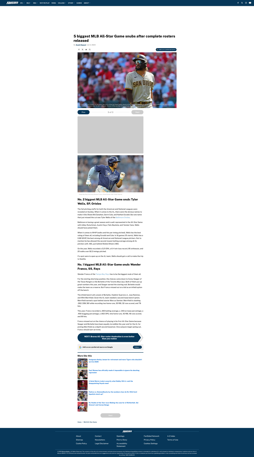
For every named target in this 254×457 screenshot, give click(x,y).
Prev (83, 112)
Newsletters (100, 440)
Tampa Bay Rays (102, 274)
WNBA (53, 3)
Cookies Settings (151, 443)
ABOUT (86, 3)
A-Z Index (171, 436)
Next (137, 112)
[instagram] (246, 3)
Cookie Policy (81, 443)
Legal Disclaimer (102, 443)
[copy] (89, 49)
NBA (34, 3)
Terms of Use (172, 440)
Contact (98, 436)
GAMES (79, 3)
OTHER (70, 3)
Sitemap (79, 440)
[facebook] (238, 3)
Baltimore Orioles (123, 217)
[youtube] (250, 3)
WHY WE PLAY (45, 3)
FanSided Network (151, 436)
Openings (120, 436)
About (78, 436)
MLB (28, 3)
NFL (21, 3)
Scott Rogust (81, 45)
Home (80, 422)
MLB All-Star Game (90, 422)
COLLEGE (61, 3)
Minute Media (66, 451)
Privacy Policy (149, 440)
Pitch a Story (122, 440)
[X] (242, 3)
